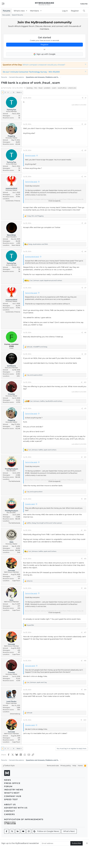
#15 (85, 558)
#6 (85, 251)
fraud (40, 88)
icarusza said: (30, 666)
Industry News (13, 790)
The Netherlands (14, 481)
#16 (85, 588)
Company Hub (12, 796)
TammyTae (7, 88)
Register (44, 44)
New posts (6, 15)
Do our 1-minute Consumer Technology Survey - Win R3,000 (31, 72)
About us (10, 804)
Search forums (17, 15)
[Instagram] (28, 831)
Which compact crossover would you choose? (44, 65)
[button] (26, 11)
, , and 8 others (46, 401)
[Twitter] (12, 831)
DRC (18, 376)
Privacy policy (65, 765)
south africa (62, 88)
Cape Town (16, 580)
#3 (85, 150)
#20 (85, 720)
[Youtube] (23, 831)
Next (18, 92)
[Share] (82, 97)
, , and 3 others (46, 280)
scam (54, 88)
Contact (9, 811)
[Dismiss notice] (85, 64)
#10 (85, 382)
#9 (85, 354)
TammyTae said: (31, 182)
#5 (85, 223)
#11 (85, 408)
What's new (19, 11)
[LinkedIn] (17, 831)
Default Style (10, 765)
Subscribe (76, 843)
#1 (85, 98)
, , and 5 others (42, 450)
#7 (85, 288)
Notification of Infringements (23, 819)
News (7, 780)
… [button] (10, 92)
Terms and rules (53, 765)
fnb (35, 88)
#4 (85, 176)
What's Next (12, 793)
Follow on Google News (48, 831)
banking (29, 88)
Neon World (16, 245)
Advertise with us (15, 808)
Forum (8, 786)
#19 (85, 689)
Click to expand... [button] (54, 201)
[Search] (84, 11)
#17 (85, 632)
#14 (85, 530)
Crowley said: (30, 504)
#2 (85, 124)
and (34, 375)
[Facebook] (6, 831)
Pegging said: (30, 155)
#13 (85, 499)
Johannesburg (15, 714)
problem (47, 88)
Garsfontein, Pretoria (13, 201)
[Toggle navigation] (3, 3)
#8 (85, 332)
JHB (18, 552)
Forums (6, 11)
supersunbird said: (32, 256)
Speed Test (11, 799)
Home (80, 765)
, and (35, 216)
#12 (85, 457)
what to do (72, 88)
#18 (85, 660)
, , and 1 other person (44, 523)
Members (34, 11)
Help (74, 765)
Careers (9, 814)
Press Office (12, 783)
